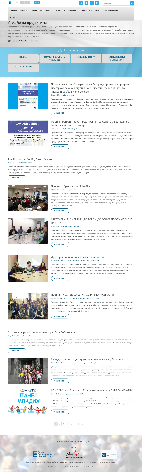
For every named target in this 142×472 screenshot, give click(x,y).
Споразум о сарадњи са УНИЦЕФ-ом (87, 261)
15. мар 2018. (55, 394)
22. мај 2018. (55, 363)
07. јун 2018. (12, 336)
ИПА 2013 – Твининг (23, 66)
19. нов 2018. (55, 298)
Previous (9, 133)
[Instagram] (97, 3)
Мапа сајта (84, 441)
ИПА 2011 (23, 57)
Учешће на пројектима (68, 95)
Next (46, 133)
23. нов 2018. (55, 261)
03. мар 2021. (12, 163)
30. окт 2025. (55, 95)
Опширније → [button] (60, 113)
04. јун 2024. (55, 129)
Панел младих (70, 261)
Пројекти (15, 41)
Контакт (73, 441)
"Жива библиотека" (86, 57)
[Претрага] (132, 3)
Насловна (63, 441)
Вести (62, 129)
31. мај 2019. (55, 226)
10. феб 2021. (55, 190)
